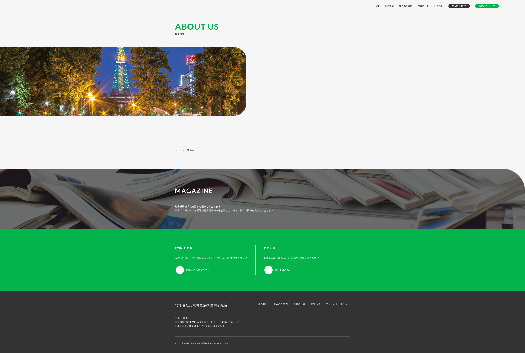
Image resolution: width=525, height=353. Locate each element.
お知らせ (438, 6)
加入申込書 (457, 6)
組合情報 (389, 6)
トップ (376, 6)
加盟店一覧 (423, 6)
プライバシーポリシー (338, 304)
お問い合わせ (485, 6)
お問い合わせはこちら (198, 270)
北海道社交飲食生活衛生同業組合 (201, 305)
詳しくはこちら (283, 270)
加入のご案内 (405, 6)
